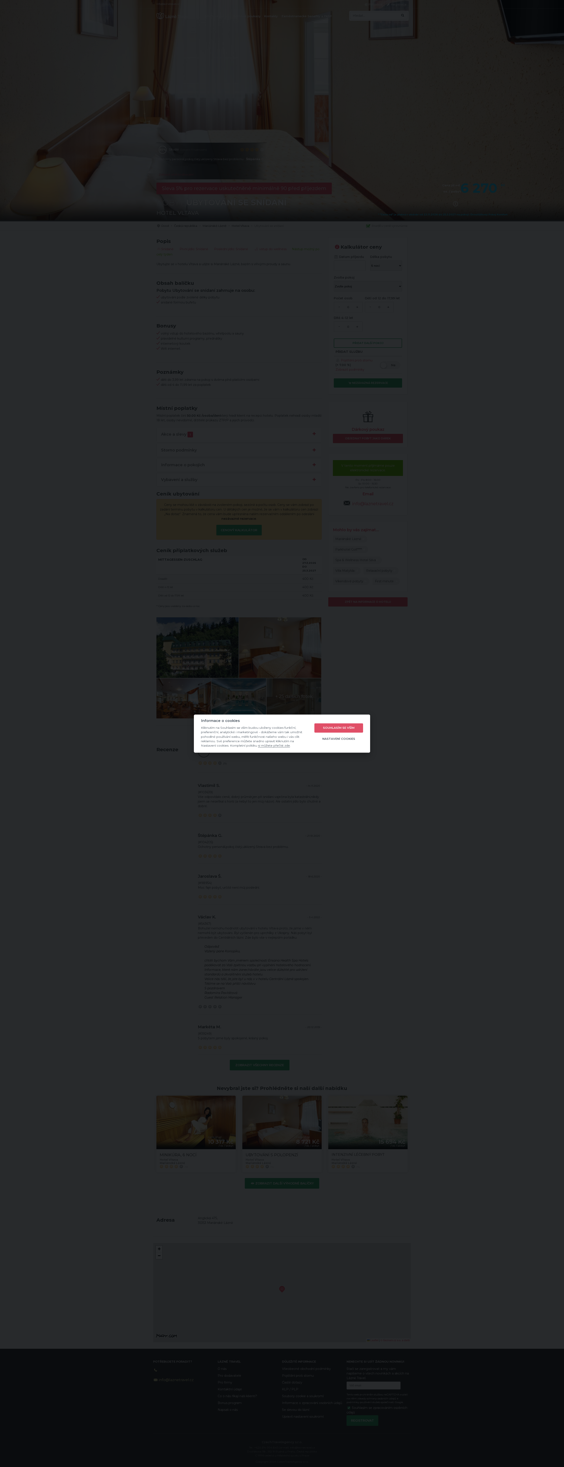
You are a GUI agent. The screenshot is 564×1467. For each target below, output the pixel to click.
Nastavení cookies (338, 739)
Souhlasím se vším (338, 728)
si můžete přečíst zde (274, 745)
